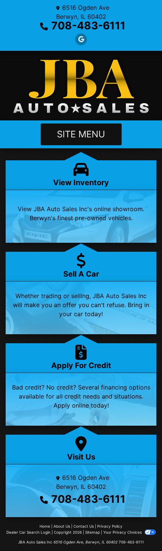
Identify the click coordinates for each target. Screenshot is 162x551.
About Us (61, 526)
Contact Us (83, 526)
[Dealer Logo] (81, 85)
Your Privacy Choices (123, 532)
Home (45, 526)
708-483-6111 (88, 25)
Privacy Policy (109, 526)
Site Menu (81, 134)
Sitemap (92, 532)
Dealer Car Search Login (28, 532)
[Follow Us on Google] (81, 39)
